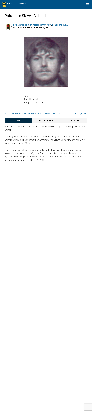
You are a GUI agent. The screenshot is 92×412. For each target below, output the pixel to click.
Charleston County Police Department (32, 25)
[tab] (18, 120)
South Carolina (60, 25)
